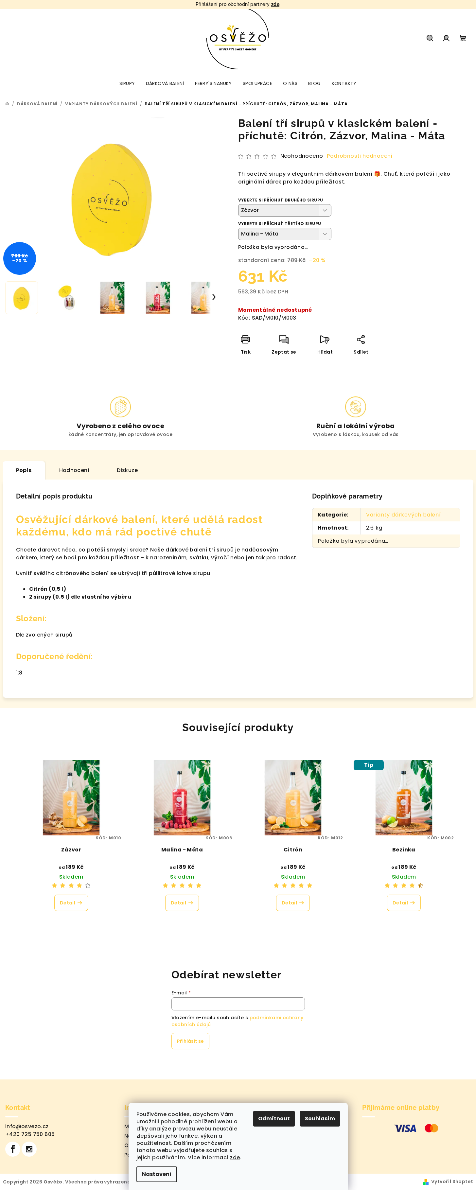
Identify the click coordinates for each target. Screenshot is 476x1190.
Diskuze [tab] (127, 470)
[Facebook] (12, 1149)
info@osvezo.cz (27, 1126)
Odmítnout (274, 1118)
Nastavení (156, 1174)
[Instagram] (29, 1149)
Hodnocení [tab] (74, 470)
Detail (67, 903)
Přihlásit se (190, 1041)
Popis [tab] (24, 470)
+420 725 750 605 (30, 1134)
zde (275, 4)
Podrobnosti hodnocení (359, 156)
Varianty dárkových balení (403, 514)
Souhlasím (320, 1118)
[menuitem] (127, 83)
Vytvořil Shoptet (452, 1181)
